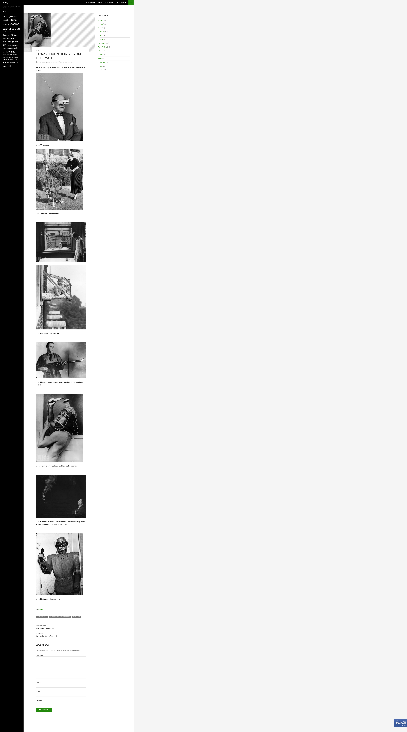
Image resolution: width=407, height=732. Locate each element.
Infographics (102, 51)
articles (102, 62)
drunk (11, 32)
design (5, 32)
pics (37, 50)
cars (9, 24)
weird (6, 62)
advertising (6, 17)
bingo (15, 20)
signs (10, 57)
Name (38, 682)
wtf (9, 65)
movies (5, 52)
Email (38, 691)
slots (13, 57)
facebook (6, 35)
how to (9, 45)
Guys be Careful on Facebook (46, 635)
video (12, 59)
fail (12, 34)
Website (39, 700)
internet (5, 48)
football (6, 38)
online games (6, 54)
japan (10, 48)
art (17, 16)
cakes (5, 24)
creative (14, 28)
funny (11, 38)
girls (5, 44)
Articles (100, 20)
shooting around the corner (60, 617)
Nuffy (5, 2)
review (5, 57)
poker (15, 54)
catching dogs (42, 617)
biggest (9, 20)
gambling (7, 41)
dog (8, 32)
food (15, 35)
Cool (99, 28)
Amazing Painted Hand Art (45, 627)
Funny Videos (102, 47)
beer (4, 20)
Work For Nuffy (122, 2)
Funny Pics (101, 43)
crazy (5, 28)
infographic (14, 45)
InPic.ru (41, 609)
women (12, 63)
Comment (40, 655)
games (15, 41)
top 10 (9, 59)
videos (102, 39)
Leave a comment (66, 62)
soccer (16, 57)
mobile (15, 48)
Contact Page (90, 2)
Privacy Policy (109, 2)
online (11, 51)
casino (15, 24)
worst (5, 66)
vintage (16, 59)
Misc (99, 58)
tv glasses (77, 617)
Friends (100, 2)
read (101, 24)
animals (13, 17)
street (5, 59)
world (16, 62)
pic (101, 54)
